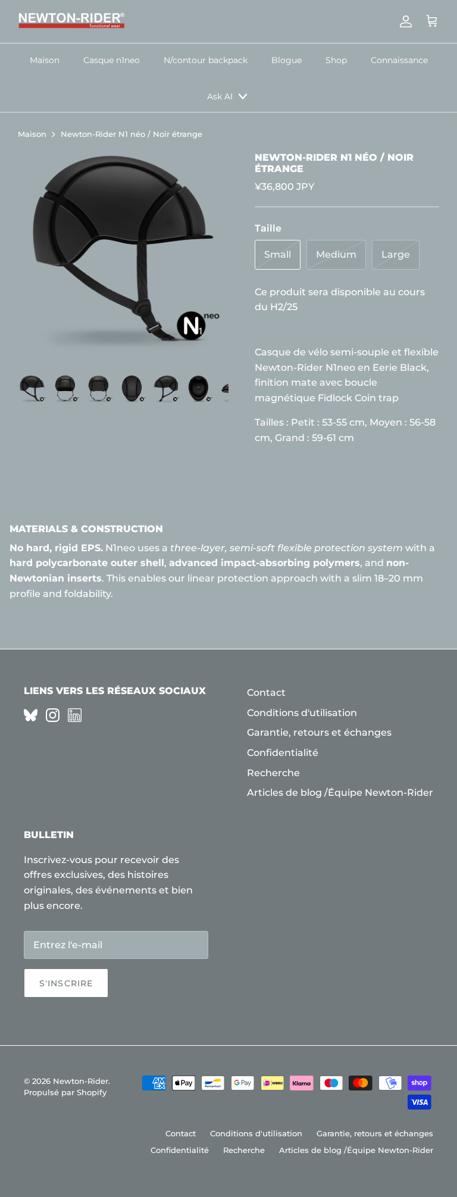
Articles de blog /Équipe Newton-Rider (340, 792)
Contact (266, 692)
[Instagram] (53, 715)
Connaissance (399, 60)
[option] (123, 257)
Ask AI (220, 96)
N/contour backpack (206, 60)
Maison (45, 60)
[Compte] (403, 21)
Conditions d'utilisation (302, 712)
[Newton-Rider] (71, 21)
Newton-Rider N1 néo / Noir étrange (131, 134)
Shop (336, 60)
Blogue (286, 60)
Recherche (273, 773)
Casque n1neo (111, 60)
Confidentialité (282, 752)
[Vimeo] (30, 715)
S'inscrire (66, 983)
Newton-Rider (80, 1081)
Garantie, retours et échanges (319, 732)
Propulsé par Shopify (65, 1092)
